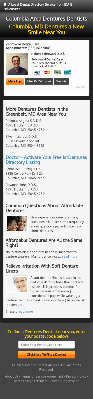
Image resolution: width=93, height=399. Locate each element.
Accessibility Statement (31, 381)
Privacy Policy (76, 376)
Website (61, 81)
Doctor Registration (65, 381)
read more (69, 256)
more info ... (81, 87)
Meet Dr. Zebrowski (39, 81)
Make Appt (15, 81)
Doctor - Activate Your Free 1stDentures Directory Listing (46, 159)
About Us (11, 376)
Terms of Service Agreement (42, 376)
